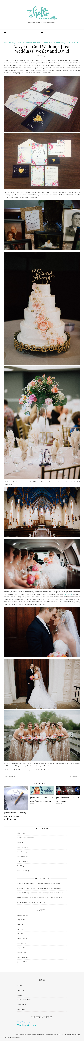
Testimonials (21, 1004)
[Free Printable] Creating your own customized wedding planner (15, 815)
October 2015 (22, 943)
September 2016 (23, 915)
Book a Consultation (24, 1000)
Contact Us (21, 1009)
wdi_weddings (11, 776)
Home (19, 986)
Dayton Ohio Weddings (26, 43)
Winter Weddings (23, 870)
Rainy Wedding (43, 43)
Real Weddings (57, 43)
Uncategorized (22, 861)
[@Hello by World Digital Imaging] (42, 13)
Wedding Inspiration (24, 866)
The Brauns (68, 594)
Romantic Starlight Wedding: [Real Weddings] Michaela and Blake (40, 893)
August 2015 (21, 948)
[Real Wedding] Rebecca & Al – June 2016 (32, 902)
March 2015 (21, 952)
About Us (20, 990)
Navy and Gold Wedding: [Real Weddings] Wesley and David (38, 883)
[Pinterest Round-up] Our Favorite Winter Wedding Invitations (39, 888)
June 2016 (20, 929)
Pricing (19, 995)
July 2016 (20, 924)
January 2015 (22, 962)
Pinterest (20, 842)
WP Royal (17, 1037)
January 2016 (22, 938)
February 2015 (22, 957)
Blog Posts (9, 43)
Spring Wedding (73, 43)
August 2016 (21, 920)
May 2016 (20, 934)
